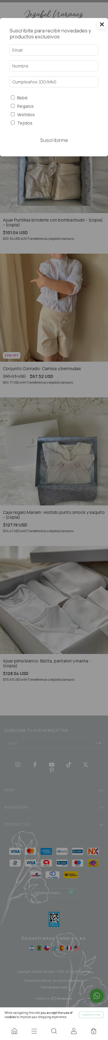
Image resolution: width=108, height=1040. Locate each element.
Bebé (22, 98)
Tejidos (24, 123)
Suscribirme (54, 140)
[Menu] (34, 1030)
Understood (91, 1014)
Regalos (25, 106)
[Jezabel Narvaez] (14, 1030)
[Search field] (54, 1030)
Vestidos (26, 114)
